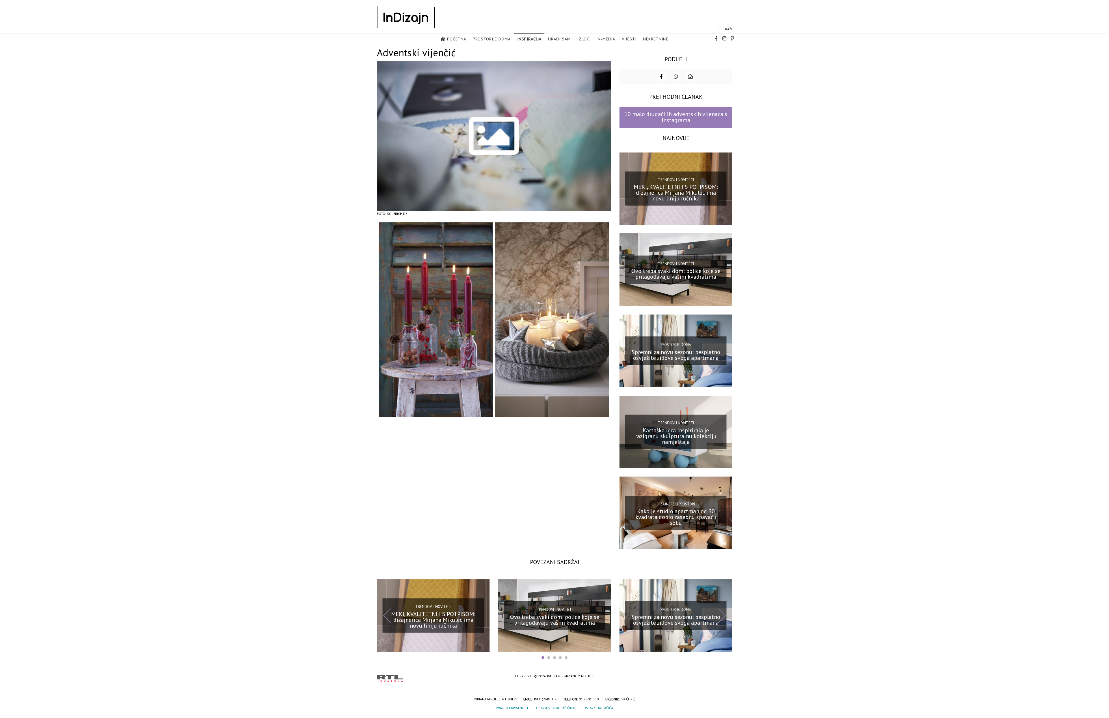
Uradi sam (559, 39)
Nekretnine (655, 39)
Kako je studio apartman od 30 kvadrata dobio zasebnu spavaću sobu (676, 517)
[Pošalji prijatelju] (690, 76)
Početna (456, 39)
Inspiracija (529, 39)
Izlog (583, 39)
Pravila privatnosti (512, 708)
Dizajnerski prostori (676, 503)
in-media (605, 39)
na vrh (726, 676)
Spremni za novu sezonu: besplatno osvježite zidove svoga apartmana (676, 355)
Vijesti (629, 39)
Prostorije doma (492, 39)
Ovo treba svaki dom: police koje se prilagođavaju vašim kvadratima (676, 273)
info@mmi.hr (545, 699)
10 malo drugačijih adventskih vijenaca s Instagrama (675, 117)
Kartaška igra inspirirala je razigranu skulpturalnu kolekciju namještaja (676, 435)
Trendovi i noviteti (676, 179)
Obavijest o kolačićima (555, 708)
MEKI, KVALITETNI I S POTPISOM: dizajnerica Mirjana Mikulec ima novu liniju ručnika (676, 192)
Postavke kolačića (597, 708)
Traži (727, 29)
